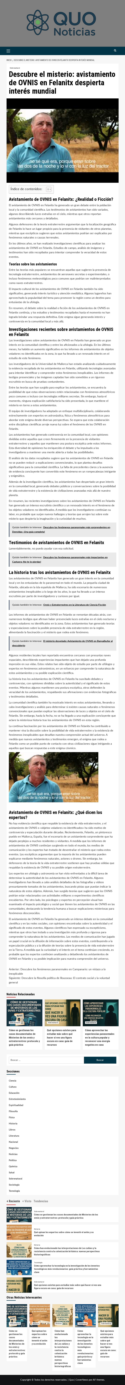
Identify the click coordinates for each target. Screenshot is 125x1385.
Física (12, 1117)
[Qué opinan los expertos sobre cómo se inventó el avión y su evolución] (19, 1237)
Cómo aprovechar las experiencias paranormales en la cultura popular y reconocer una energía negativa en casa (99, 1037)
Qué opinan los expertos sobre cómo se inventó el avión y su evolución (39, 1337)
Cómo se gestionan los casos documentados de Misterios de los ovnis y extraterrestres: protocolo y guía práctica (24, 1037)
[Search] (115, 50)
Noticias (13, 1154)
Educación (14, 1093)
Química (13, 1166)
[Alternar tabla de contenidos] (47, 189)
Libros (12, 1130)
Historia (13, 1124)
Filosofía (13, 1111)
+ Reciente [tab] (13, 1201)
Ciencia (12, 1081)
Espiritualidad (16, 1105)
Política (13, 1160)
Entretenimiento (17, 1099)
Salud (11, 1172)
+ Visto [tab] (26, 1201)
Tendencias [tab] (41, 1201)
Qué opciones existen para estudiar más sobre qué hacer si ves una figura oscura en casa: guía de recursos (61, 1037)
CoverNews (82, 1380)
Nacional (13, 1142)
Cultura (12, 1087)
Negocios (14, 1148)
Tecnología (14, 1191)
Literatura (14, 1136)
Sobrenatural (15, 68)
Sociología (14, 1185)
